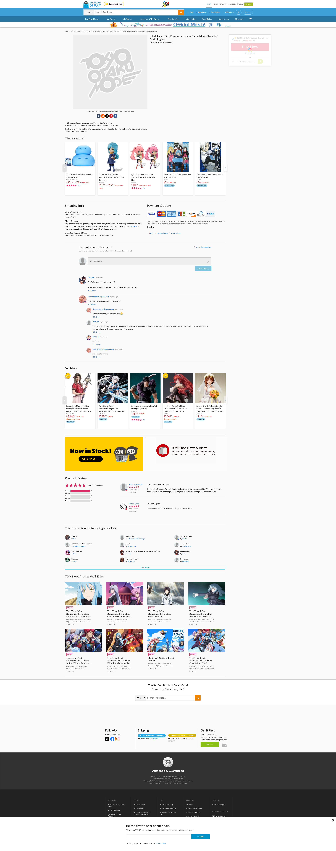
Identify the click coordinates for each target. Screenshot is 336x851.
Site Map (189, 804)
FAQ (151, 233)
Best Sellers (215, 12)
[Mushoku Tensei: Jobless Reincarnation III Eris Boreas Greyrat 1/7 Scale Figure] (178, 388)
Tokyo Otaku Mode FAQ (168, 813)
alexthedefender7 (79, 546)
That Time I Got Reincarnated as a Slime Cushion (79, 176)
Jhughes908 (132, 546)
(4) (144, 188)
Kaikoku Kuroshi (135, 484)
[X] (107, 739)
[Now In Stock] (104, 454)
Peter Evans (134, 503)
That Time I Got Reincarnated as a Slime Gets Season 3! (159, 613)
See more (145, 567)
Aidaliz (184, 539)
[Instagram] (117, 739)
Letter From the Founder (114, 815)
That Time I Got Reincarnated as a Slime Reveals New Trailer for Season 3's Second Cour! (78, 615)
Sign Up (248, 4)
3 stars (67, 496)
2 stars (67, 498)
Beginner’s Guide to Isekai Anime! (161, 659)
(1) (144, 420)
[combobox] (136, 12)
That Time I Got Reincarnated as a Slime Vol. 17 (210, 176)
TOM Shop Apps (218, 804)
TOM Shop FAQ (166, 804)
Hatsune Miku (190, 19)
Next (225, 167)
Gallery (223, 4)
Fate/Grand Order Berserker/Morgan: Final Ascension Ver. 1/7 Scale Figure (111, 408)
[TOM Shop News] (186, 450)
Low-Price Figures (92, 19)
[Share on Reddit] (103, 116)
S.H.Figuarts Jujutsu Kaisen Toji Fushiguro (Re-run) (144, 407)
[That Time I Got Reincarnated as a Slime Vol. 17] (210, 157)
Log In (241, 4)
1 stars (67, 501)
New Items (202, 12)
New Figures (110, 19)
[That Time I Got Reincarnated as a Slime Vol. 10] (178, 157)
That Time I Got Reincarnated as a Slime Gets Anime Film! (200, 660)
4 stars (67, 493)
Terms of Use (162, 233)
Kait (74, 539)
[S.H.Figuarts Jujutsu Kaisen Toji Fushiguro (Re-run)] (145, 388)
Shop (209, 4)
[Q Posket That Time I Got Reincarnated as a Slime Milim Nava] (145, 157)
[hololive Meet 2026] (168, 24)
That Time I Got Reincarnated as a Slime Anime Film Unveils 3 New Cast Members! (200, 615)
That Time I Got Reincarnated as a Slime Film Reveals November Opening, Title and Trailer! (120, 661)
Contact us (175, 233)
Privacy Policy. (161, 843)
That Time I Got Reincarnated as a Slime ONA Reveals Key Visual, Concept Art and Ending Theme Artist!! (119, 616)
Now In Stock (224, 19)
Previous (65, 167)
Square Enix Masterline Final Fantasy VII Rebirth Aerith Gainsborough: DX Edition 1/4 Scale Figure (78, 409)
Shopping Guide (115, 4)
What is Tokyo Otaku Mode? (116, 805)
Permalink (132, 492)
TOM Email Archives (194, 808)
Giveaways (239, 19)
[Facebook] (112, 739)
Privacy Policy (139, 808)
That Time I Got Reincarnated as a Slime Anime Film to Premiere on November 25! (78, 661)
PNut (74, 561)
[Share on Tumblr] (99, 116)
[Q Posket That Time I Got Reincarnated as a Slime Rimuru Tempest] (113, 157)
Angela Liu (131, 561)
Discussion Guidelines (203, 247)
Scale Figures (127, 19)
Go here (133, 226)
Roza (74, 554)
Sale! (192, 12)
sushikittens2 (187, 546)
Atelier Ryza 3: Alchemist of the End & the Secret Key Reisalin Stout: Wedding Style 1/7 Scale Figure (209, 409)
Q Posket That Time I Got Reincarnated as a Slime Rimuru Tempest (111, 177)
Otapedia (232, 4)
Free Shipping (173, 19)
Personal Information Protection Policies (142, 813)
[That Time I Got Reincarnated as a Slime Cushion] (80, 157)
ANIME (69, 608)
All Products (229, 12)
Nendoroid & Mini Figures (149, 19)
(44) (79, 185)
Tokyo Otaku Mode (166, 4)
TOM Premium (114, 810)
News (215, 4)
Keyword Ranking (193, 812)
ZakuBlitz (185, 561)
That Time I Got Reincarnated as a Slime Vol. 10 (177, 176)
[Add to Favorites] (92, 144)
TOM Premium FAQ (168, 808)
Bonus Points (207, 19)
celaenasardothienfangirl (136, 539)
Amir (129, 554)
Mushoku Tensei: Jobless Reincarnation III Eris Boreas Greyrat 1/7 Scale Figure (175, 408)
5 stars (67, 491)
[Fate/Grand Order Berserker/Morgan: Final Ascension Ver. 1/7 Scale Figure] (113, 388)
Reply (93, 290)
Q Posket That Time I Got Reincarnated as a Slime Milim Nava (143, 177)
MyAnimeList (220, 816)
